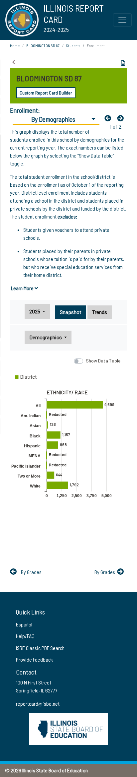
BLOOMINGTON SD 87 (43, 45)
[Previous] (109, 118)
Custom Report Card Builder (46, 93)
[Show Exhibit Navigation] (13, 62)
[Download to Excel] (123, 63)
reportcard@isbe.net (38, 703)
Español (24, 624)
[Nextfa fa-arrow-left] (122, 118)
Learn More (23, 288)
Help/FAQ (25, 636)
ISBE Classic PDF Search (40, 648)
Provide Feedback (34, 659)
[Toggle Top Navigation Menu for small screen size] (122, 20)
